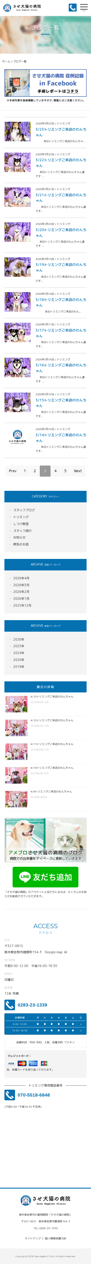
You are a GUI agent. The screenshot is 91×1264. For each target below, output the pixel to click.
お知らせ (19, 537)
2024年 (18, 653)
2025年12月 (22, 605)
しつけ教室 (21, 524)
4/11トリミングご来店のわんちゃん (52, 744)
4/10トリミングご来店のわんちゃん (52, 768)
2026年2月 (21, 592)
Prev (12, 470)
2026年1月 (21, 598)
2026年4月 (21, 578)
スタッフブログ (24, 510)
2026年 (18, 639)
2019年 (18, 666)
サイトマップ (33, 1238)
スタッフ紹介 (22, 531)
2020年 (18, 660)
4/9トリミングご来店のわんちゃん (51, 791)
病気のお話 (21, 544)
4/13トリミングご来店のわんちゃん (52, 696)
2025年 (18, 646)
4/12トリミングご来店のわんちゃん (52, 720)
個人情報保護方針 (55, 1238)
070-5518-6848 (34, 1094)
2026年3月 (21, 585)
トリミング (21, 517)
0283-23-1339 (32, 1004)
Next (78, 470)
